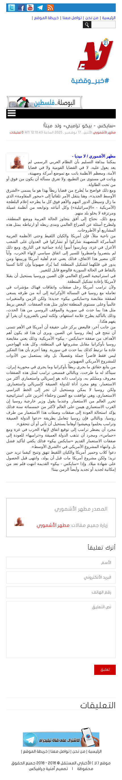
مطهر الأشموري (104, 132)
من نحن (91, 18)
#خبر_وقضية (90, 80)
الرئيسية (108, 18)
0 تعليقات (17, 132)
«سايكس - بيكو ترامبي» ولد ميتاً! (79, 125)
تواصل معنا (72, 18)
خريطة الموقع (46, 18)
